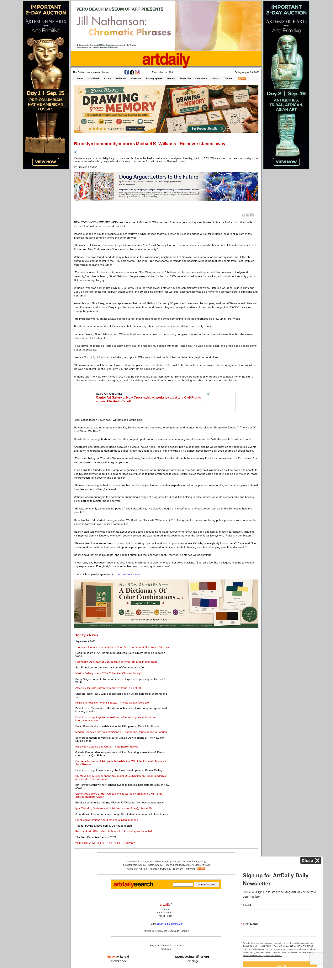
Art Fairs (206, 865)
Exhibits (142, 861)
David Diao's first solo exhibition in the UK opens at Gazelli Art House (117, 726)
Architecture (184, 861)
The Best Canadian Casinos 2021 (95, 837)
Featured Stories (182, 865)
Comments (201, 78)
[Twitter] (132, 73)
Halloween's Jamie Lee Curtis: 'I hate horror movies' (107, 746)
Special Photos (146, 865)
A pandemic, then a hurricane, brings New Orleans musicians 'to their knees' (121, 814)
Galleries (121, 78)
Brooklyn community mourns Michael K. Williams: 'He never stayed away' (119, 802)
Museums (136, 78)
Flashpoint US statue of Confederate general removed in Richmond (116, 661)
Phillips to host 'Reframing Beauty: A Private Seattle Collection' (113, 702)
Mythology (165, 869)
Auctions (196, 865)
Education (153, 869)
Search (216, 78)
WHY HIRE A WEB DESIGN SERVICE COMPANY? (105, 843)
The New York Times (127, 574)
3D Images (177, 869)
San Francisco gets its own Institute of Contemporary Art (109, 667)
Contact (229, 78)
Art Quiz (143, 869)
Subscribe (185, 78)
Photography (198, 861)
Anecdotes (132, 869)
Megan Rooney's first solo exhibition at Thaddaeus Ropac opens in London (121, 731)
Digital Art (172, 861)
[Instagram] (137, 73)
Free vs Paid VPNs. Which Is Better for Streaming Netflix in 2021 (114, 831)
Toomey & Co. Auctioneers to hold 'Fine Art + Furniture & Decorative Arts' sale (122, 647)
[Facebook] (126, 73)
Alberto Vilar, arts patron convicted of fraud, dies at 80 (108, 687)
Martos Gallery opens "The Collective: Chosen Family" (108, 673)
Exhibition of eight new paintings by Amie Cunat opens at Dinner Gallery (119, 770)
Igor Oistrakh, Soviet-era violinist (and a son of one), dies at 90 (113, 808)
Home (80, 78)
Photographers (154, 78)
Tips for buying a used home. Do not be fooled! (104, 825)
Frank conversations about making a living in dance (106, 819)
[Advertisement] (214, 660)
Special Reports (163, 865)
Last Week (93, 78)
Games (171, 78)
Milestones (160, 861)
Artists (108, 78)
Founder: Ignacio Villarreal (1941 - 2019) (166, 912)
